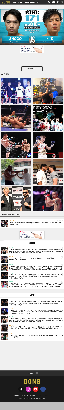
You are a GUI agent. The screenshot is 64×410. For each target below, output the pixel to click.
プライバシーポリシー (43, 395)
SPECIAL (20, 2)
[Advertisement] (32, 356)
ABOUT (16, 395)
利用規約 (32, 395)
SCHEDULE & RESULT (30, 2)
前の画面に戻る (32, 68)
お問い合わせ (24, 395)
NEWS (14, 2)
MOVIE (38, 2)
